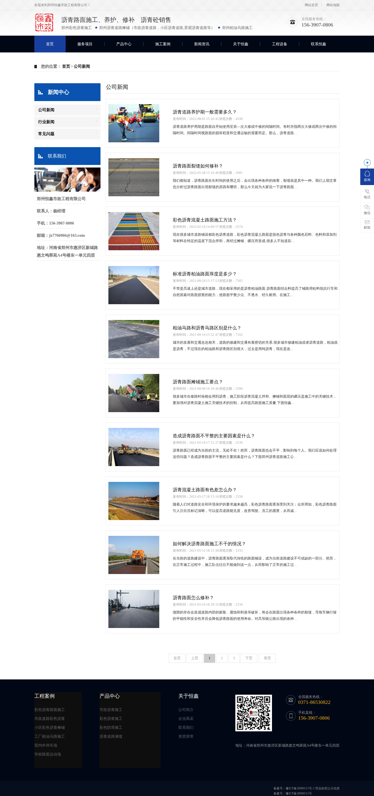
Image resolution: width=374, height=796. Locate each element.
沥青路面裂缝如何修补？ (198, 166)
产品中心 (124, 44)
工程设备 (279, 44)
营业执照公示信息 (327, 788)
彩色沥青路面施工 (49, 710)
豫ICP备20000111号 (299, 793)
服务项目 (85, 44)
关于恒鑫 (240, 44)
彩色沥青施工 (110, 719)
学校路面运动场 (47, 754)
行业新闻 (46, 122)
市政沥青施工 (110, 710)
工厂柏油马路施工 (49, 736)
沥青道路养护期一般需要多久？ (205, 112)
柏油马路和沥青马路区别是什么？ (207, 327)
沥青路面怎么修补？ (193, 597)
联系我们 (57, 156)
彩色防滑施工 (110, 727)
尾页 (267, 658)
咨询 (367, 180)
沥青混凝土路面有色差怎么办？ (205, 489)
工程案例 (44, 696)
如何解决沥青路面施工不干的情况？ (209, 543)
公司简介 (186, 710)
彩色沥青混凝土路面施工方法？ (205, 219)
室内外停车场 (45, 745)
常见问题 (46, 134)
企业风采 (186, 719)
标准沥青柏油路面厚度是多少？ (205, 273)
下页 (248, 658)
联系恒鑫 (318, 44)
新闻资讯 (201, 44)
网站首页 (311, 5)
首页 (50, 44)
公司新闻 (82, 66)
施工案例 (162, 44)
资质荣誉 (186, 736)
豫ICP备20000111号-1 (300, 788)
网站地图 (333, 5)
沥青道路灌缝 (110, 736)
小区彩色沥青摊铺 (49, 727)
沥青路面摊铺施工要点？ (198, 381)
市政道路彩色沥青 (49, 719)
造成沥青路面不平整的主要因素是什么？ (214, 435)
